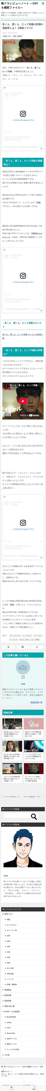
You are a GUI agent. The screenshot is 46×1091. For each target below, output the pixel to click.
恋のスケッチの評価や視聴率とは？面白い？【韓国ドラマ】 (33, 734)
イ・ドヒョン (27, 636)
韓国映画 (7, 990)
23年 (8, 946)
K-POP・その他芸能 (11, 1011)
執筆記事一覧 (36, 702)
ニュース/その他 (13, 1049)
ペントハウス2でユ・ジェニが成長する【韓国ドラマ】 (13, 796)
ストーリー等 (12, 930)
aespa (9, 1022)
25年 (8, 936)
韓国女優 (7, 995)
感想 (8, 919)
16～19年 (10, 968)
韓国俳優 (7, 1001)
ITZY (8, 1028)
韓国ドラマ (6, 36)
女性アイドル (12, 1039)
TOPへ (34, 1089)
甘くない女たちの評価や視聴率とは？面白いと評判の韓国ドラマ (12, 756)
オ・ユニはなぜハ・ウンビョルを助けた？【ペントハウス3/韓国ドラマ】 (34, 796)
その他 (6, 1055)
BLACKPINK (11, 1017)
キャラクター (12, 925)
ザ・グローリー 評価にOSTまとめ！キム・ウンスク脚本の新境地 (33, 779)
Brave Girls (11, 1033)
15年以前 (10, 974)
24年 (8, 941)
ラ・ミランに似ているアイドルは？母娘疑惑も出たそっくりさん (33, 756)
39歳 (38, 202)
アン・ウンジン (15, 636)
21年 (8, 957)
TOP (23, 1067)
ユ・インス (13, 640)
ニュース (10, 979)
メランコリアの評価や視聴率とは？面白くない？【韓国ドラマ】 (12, 779)
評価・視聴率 (17, 36)
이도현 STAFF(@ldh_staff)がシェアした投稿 (23, 309)
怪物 (12, 605)
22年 (8, 952)
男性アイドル (12, 1044)
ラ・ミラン (38, 636)
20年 (8, 963)
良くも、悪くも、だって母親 (29, 640)
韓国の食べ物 (9, 1006)
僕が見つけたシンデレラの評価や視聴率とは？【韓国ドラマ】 (12, 734)
